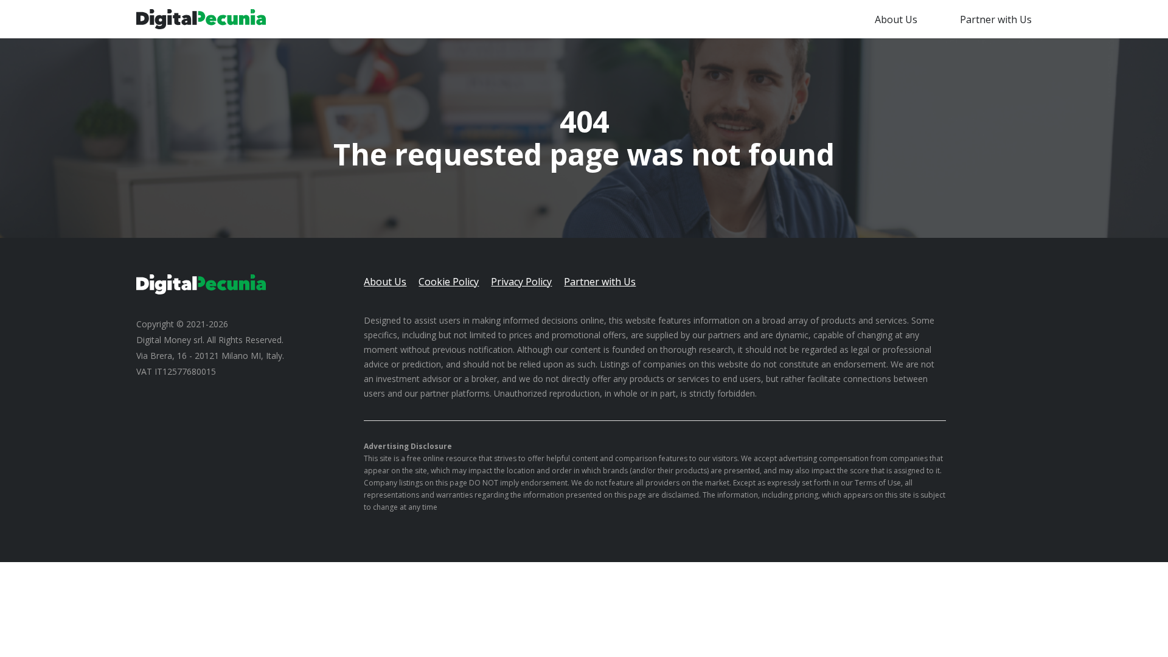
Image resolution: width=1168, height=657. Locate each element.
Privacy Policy (521, 281)
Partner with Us (996, 19)
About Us (896, 19)
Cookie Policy (449, 281)
